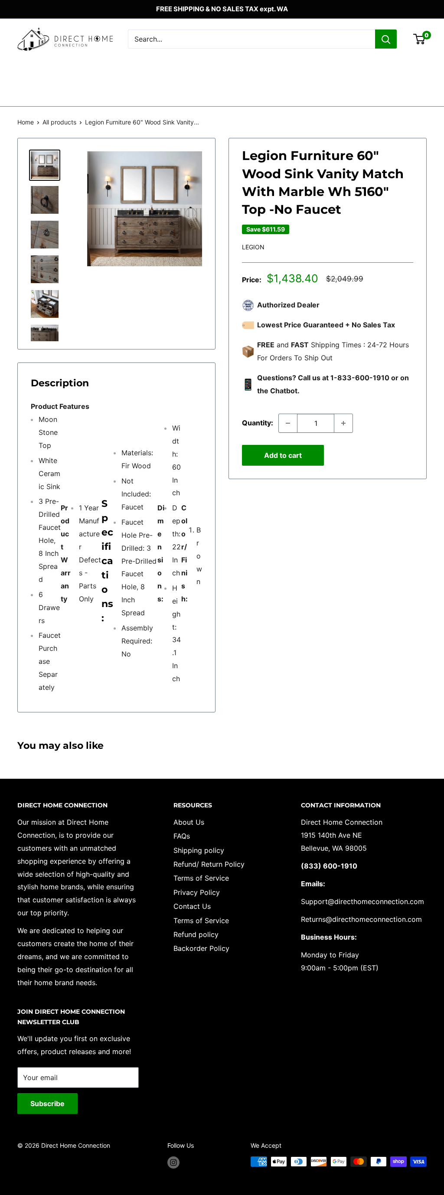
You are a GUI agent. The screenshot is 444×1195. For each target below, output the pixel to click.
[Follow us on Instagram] (173, 1162)
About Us (188, 822)
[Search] (386, 39)
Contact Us (192, 906)
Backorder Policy (201, 948)
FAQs (181, 836)
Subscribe (47, 1103)
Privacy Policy (196, 892)
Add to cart (283, 455)
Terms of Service (201, 878)
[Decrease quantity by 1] (288, 423)
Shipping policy (198, 850)
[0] (419, 39)
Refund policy (196, 934)
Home (25, 122)
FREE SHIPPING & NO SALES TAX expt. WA (222, 9)
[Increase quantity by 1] (343, 423)
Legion (253, 247)
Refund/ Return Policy (209, 864)
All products (59, 122)
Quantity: (257, 422)
